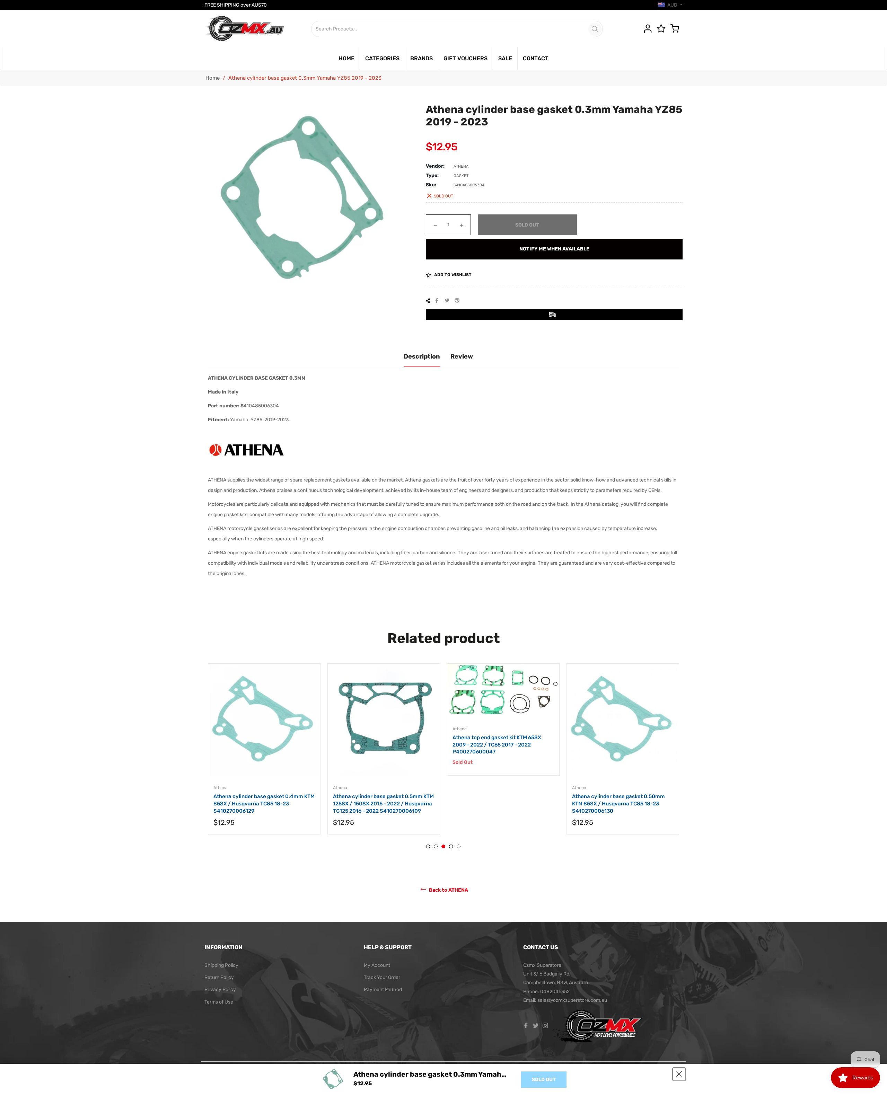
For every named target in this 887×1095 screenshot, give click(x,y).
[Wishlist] (663, 28)
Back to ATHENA (448, 890)
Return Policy (219, 977)
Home (212, 78)
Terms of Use (218, 1002)
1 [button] (428, 846)
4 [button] (451, 846)
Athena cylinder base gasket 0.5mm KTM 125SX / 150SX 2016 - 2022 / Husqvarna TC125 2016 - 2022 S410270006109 (291, 803)
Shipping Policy (221, 965)
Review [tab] (461, 356)
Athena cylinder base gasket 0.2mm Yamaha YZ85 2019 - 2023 (644, 800)
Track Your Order (382, 977)
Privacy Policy (220, 989)
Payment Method (383, 989)
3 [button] (443, 846)
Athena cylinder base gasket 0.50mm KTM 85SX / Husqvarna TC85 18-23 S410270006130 (526, 803)
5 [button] (458, 846)
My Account (377, 965)
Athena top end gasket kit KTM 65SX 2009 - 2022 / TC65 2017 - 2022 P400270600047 (405, 744)
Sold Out (544, 1080)
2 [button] (436, 846)
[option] (292, 755)
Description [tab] (422, 356)
